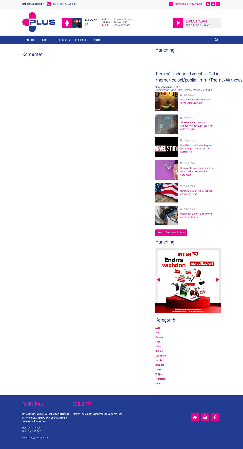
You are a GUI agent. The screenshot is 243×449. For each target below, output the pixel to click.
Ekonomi (159, 337)
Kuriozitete (160, 356)
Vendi (158, 383)
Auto (157, 328)
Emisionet (80, 40)
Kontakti (97, 40)
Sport (158, 369)
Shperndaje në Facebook (188, 4)
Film (157, 342)
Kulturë (159, 351)
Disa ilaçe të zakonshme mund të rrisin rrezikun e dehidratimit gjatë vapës (196, 171)
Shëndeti (159, 365)
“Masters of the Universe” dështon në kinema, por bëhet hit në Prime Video (196, 125)
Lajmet (44, 40)
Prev (158, 280)
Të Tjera (159, 374)
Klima (158, 346)
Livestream (196, 21)
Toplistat (62, 40)
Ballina (30, 40)
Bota (157, 332)
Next (217, 280)
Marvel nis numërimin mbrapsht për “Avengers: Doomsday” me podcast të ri (196, 148)
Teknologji (160, 379)
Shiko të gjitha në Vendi (171, 232)
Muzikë (158, 360)
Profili (105, 25)
